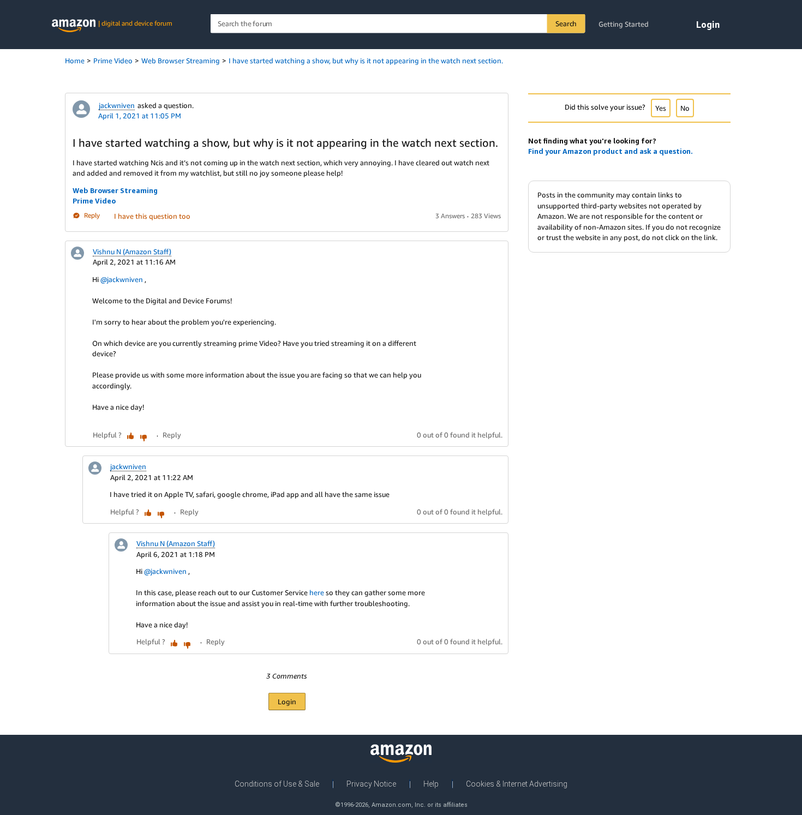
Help (431, 784)
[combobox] (398, 23)
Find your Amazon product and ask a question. (610, 151)
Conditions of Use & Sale (277, 784)
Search (566, 23)
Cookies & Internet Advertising (516, 784)
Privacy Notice (371, 784)
